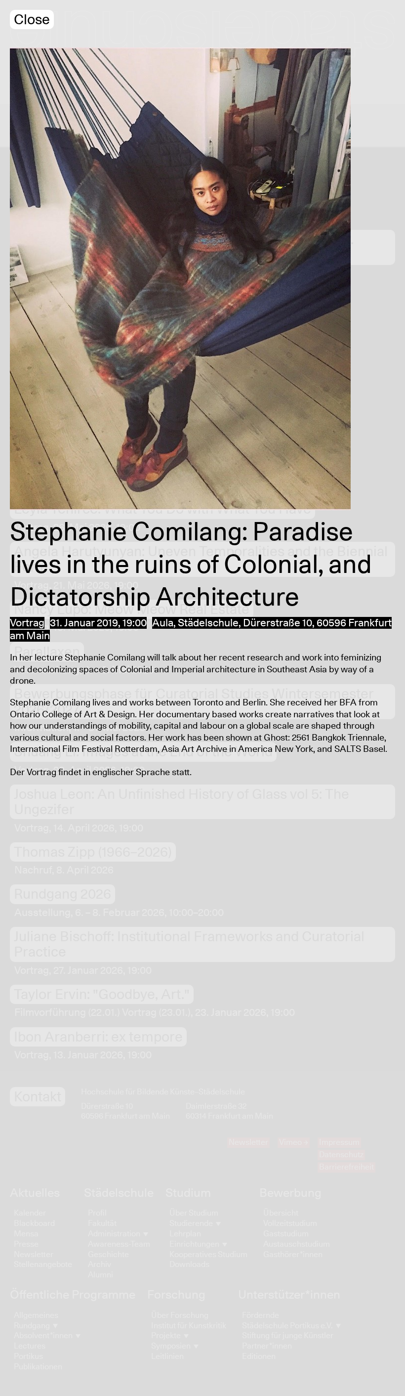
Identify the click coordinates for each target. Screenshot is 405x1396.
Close (32, 20)
